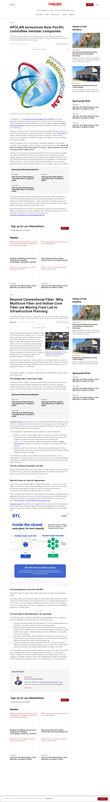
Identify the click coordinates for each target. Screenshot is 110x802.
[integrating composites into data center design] (86, 73)
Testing (64, 14)
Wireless (72, 14)
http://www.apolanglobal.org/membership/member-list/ (27, 215)
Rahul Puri (13, 322)
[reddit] (42, 49)
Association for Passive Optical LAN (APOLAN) (39, 119)
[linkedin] (36, 49)
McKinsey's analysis (16, 422)
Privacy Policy (48, 798)
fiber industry (62, 133)
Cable (47, 14)
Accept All (102, 798)
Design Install (55, 14)
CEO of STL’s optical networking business (45, 682)
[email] (44, 49)
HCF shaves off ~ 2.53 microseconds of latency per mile (32, 500)
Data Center (39, 14)
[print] (68, 49)
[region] (55, 799)
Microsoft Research (16, 504)
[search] (14, 5)
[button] (11, 5)
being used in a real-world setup (53, 352)
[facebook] (34, 49)
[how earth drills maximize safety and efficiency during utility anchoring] (86, 40)
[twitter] (39, 49)
